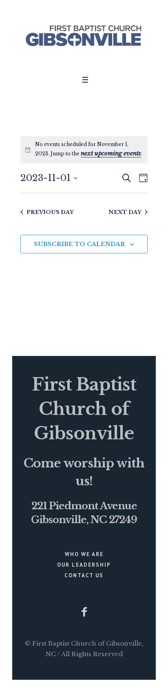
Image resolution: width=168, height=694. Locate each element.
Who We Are (84, 554)
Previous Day (50, 212)
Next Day (124, 212)
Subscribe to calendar (79, 244)
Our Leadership (84, 564)
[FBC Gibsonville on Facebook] (84, 612)
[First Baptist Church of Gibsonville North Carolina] (84, 35)
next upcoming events (111, 153)
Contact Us (84, 575)
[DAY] (142, 178)
